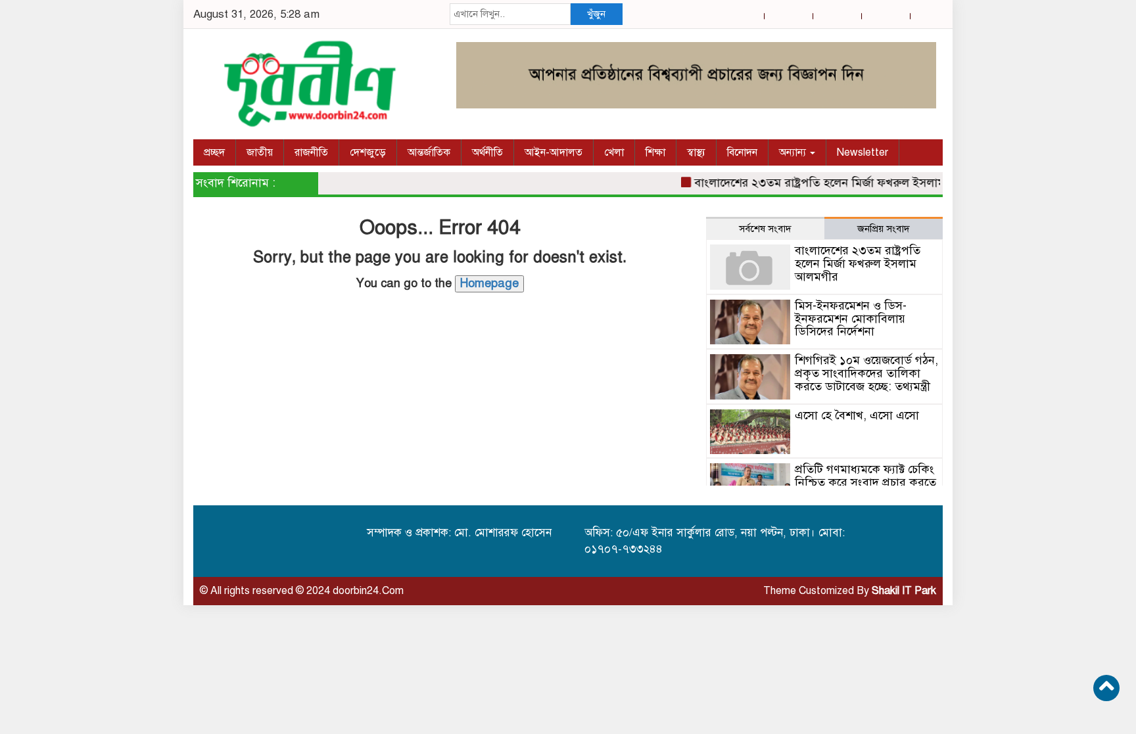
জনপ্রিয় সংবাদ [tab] (883, 229)
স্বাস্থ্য (696, 152)
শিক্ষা (655, 152)
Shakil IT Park (904, 590)
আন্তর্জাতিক (429, 152)
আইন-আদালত (553, 152)
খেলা (614, 152)
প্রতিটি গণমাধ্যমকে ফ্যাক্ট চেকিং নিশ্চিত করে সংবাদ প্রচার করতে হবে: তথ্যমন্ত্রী (865, 482)
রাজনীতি (311, 152)
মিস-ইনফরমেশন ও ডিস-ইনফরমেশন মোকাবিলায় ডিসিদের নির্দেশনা (851, 318)
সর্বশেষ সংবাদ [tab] (765, 229)
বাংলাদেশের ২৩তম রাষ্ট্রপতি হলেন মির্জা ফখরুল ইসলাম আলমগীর (834, 182)
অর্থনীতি (487, 152)
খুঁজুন (596, 14)
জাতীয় (260, 152)
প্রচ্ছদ (214, 152)
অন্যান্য (794, 152)
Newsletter (862, 152)
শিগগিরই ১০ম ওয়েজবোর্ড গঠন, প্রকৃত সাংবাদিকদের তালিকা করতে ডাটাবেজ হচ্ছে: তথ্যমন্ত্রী (866, 373)
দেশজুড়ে (368, 152)
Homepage (489, 283)
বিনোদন (742, 152)
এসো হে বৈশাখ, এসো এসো (857, 415)
